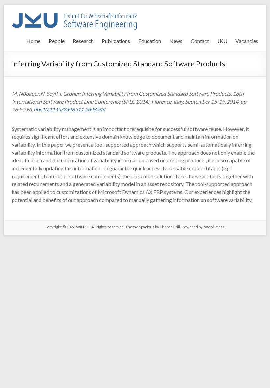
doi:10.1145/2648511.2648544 (69, 109)
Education (149, 41)
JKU (222, 41)
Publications (116, 41)
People (57, 41)
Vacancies (246, 41)
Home (33, 41)
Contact (200, 41)
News (175, 41)
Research (83, 41)
